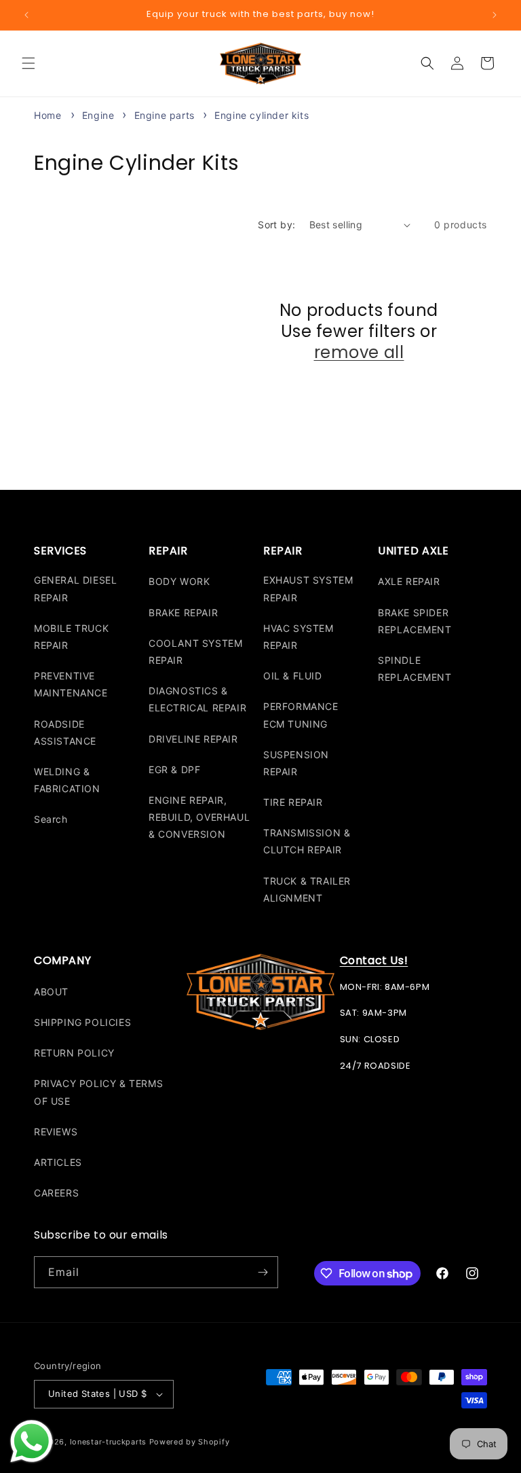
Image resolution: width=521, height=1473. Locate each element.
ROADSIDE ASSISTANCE (65, 732)
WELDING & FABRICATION (67, 780)
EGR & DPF (174, 769)
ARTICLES (58, 1162)
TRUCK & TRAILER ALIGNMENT (307, 889)
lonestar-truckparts (108, 1442)
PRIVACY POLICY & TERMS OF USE (98, 1092)
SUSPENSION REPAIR (296, 763)
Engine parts (166, 115)
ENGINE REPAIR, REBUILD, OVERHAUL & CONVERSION (199, 817)
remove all (359, 352)
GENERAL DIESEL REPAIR (75, 588)
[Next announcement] (494, 15)
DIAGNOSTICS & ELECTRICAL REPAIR (197, 699)
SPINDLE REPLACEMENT (415, 668)
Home (47, 115)
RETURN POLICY (74, 1053)
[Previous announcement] (26, 15)
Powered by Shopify (189, 1442)
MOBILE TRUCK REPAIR (71, 636)
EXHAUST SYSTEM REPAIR (308, 588)
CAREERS (56, 1193)
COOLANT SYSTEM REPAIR (195, 651)
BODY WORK (179, 581)
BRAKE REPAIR (183, 612)
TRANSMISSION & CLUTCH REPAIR (306, 841)
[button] (28, 63)
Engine (99, 115)
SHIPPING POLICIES (82, 1022)
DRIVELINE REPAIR (193, 739)
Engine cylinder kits (261, 115)
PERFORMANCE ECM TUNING (301, 714)
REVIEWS (55, 1131)
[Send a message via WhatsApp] (31, 1441)
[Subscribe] (262, 1272)
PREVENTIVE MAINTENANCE (71, 684)
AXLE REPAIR (409, 581)
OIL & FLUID (292, 675)
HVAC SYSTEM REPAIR (298, 636)
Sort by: (276, 224)
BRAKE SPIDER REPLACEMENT (415, 621)
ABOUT (51, 991)
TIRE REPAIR (293, 802)
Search (51, 819)
